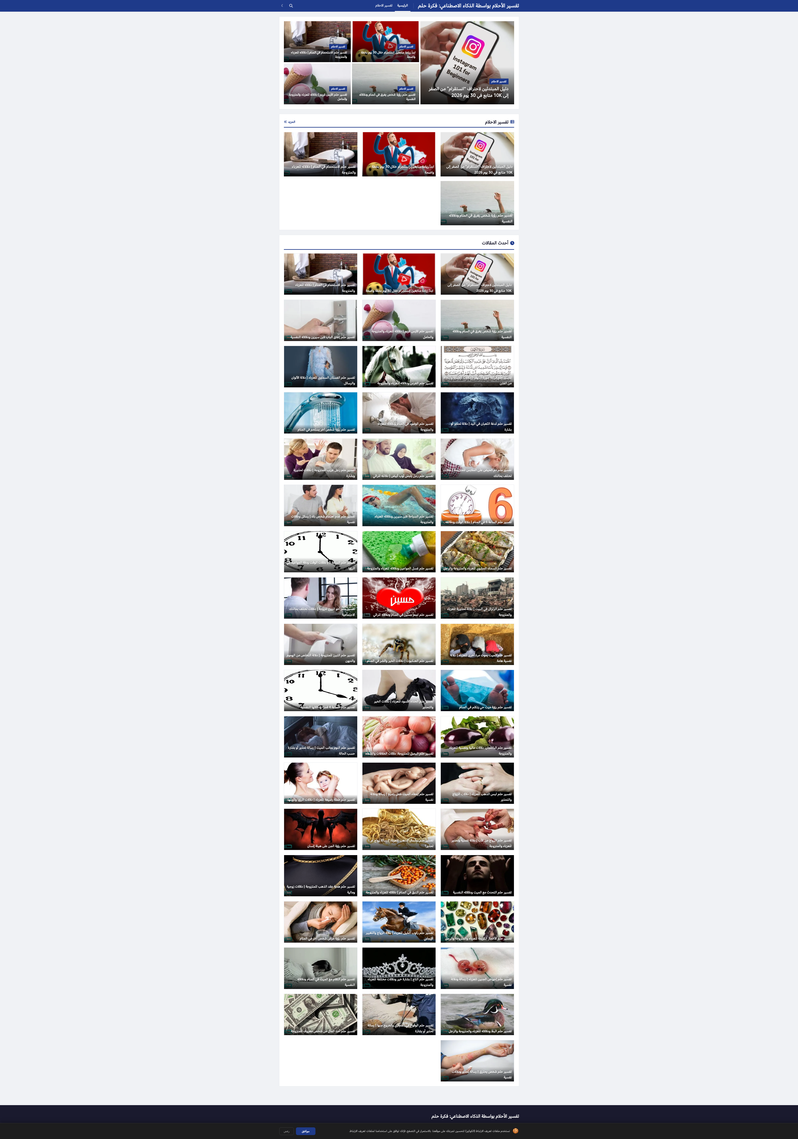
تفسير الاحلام (384, 5)
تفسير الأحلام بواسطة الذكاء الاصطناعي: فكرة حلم (468, 5)
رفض (286, 1131)
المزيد (291, 121)
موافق (306, 1131)
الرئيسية (402, 5)
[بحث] (291, 6)
